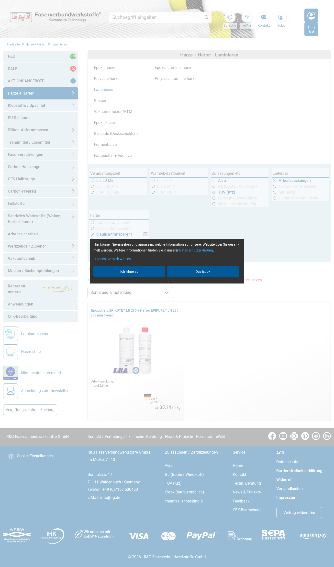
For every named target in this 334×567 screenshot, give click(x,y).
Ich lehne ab (129, 271)
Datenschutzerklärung (196, 250)
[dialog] (167, 283)
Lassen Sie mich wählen (113, 259)
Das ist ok (203, 271)
